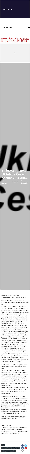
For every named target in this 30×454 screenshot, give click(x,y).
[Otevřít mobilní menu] (29, 27)
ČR (3, 445)
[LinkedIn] (22, 448)
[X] (25, 445)
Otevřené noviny (7, 9)
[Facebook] (22, 445)
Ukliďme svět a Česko (9, 451)
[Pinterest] (25, 448)
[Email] (22, 450)
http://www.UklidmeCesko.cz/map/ (11, 361)
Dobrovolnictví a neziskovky (11, 448)
